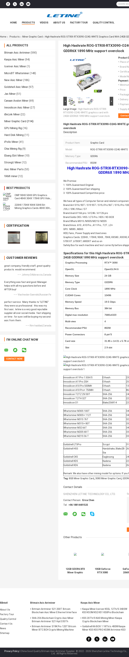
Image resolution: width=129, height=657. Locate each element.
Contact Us (6, 623)
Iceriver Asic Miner (15, 66)
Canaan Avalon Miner (16, 100)
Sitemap (4, 633)
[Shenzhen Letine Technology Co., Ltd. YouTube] (28, 4)
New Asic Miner (13, 80)
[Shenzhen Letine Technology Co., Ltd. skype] (92, 514)
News (3, 628)
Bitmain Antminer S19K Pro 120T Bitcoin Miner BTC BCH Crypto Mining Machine (54, 628)
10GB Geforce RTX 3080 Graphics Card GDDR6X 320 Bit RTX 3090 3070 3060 (102, 571)
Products (28, 22)
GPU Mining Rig (13, 128)
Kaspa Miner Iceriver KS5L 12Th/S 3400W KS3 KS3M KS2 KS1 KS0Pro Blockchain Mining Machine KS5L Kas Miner (104, 611)
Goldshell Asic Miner (16, 87)
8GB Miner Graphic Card (81, 478)
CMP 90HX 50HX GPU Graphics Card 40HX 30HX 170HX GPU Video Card (33, 198)
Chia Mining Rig (13, 148)
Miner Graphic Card (32, 36)
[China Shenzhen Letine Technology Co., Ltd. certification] (14, 237)
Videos (44, 22)
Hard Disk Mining (14, 135)
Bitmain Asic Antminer (17, 52)
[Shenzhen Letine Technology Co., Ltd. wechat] (26, 350)
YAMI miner (10, 176)
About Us (59, 22)
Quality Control (103, 22)
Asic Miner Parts (14, 169)
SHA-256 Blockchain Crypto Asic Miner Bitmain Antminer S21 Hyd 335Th (53, 620)
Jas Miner (10, 93)
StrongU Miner (12, 162)
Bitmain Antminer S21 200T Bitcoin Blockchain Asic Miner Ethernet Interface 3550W (54, 611)
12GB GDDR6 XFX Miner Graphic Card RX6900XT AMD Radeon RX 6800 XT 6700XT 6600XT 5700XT (75, 571)
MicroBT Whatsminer (16, 73)
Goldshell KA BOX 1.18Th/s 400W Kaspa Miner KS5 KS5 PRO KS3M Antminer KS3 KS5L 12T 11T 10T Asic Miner (104, 628)
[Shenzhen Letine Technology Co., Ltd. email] (8, 350)
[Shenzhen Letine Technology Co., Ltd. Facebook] (8, 4)
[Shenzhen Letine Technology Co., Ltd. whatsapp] (17, 350)
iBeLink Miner (12, 114)
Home (13, 22)
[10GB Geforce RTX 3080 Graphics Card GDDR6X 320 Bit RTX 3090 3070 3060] (102, 554)
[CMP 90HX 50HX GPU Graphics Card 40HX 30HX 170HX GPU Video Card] (7, 197)
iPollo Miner (11, 141)
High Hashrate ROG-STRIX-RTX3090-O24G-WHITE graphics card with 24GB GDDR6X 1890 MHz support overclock (86, 112)
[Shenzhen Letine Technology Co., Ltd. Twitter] (15, 4)
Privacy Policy (11, 651)
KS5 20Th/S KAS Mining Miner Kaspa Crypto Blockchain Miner (102, 620)
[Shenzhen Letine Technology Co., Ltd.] (64, 15)
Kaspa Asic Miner (14, 59)
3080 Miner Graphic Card (108, 478)
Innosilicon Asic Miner (17, 107)
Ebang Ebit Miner (14, 155)
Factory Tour (79, 22)
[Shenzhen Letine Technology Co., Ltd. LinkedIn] (22, 4)
